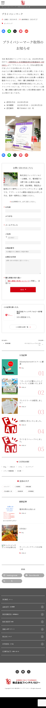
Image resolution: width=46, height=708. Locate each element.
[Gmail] (26, 31)
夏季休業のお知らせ (27, 509)
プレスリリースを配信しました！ (30, 401)
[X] (15, 31)
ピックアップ (8, 23)
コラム (20, 467)
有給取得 (19, 491)
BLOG (7, 636)
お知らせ (23, 387)
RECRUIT (7, 621)
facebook (34, 575)
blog (22, 368)
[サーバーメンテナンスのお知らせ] (10, 552)
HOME (7, 599)
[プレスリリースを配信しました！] (10, 406)
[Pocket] (20, 31)
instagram (12, 575)
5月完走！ (23, 528)
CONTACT (10, 651)
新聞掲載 (7, 343)
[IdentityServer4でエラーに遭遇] (10, 367)
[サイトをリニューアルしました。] (10, 445)
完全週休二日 (7, 491)
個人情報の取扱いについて (18, 281)
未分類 (19, 471)
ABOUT (8, 607)
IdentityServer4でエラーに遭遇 (31, 362)
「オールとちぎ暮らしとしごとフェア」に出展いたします (30, 382)
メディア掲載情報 (8, 471)
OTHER (8, 644)
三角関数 (17, 486)
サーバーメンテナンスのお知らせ (30, 548)
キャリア (6, 486)
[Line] (9, 31)
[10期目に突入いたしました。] (10, 425)
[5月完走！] (10, 533)
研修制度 (30, 491)
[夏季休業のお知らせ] (10, 513)
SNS (8, 629)
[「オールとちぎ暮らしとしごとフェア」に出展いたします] (10, 386)
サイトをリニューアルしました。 (33, 344)
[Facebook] (3, 31)
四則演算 (28, 486)
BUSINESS (10, 614)
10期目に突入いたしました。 (31, 421)
